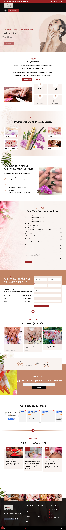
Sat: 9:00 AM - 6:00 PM (55, 514)
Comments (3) (17, 459)
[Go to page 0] (39, 422)
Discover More (8, 46)
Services (25, 5)
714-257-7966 (8, 1)
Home (18, 5)
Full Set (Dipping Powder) (50, 346)
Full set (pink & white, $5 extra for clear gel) (33, 241)
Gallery (34, 5)
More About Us (27, 79)
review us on (10, 418)
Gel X (26, 257)
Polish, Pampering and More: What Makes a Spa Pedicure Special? (12, 463)
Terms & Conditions (51, 528)
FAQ (46, 5)
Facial (49, 148)
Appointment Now (13, 10)
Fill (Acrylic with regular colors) (31, 227)
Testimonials (39, 5)
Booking (30, 5)
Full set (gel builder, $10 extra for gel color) (33, 250)
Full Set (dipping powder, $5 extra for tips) (33, 231)
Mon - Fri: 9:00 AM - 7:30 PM (56, 512)
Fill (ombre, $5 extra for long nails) (31, 238)
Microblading (40, 519)
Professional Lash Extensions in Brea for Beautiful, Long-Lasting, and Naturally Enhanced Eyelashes (51, 465)
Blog (44, 5)
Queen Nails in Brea (12, 412)
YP (59, 1)
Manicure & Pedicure (10, 148)
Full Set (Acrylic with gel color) (31, 219)
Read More (28, 261)
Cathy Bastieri (55, 411)
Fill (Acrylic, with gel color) (30, 223)
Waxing (50, 136)
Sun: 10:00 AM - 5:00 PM (55, 517)
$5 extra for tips (48, 347)
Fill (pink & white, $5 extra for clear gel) (32, 244)
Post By (9, 459)
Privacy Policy (59, 528)
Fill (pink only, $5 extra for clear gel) (32, 247)
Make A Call (38, 79)
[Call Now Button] (2, 527)
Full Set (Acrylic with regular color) (32, 215)
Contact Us (50, 5)
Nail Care (7, 136)
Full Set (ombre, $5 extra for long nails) (32, 235)
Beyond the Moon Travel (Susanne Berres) (42, 411)
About (28, 511)
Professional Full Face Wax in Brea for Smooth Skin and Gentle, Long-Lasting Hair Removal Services (32, 464)
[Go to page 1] (40, 422)
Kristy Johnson (26, 411)
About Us (21, 5)
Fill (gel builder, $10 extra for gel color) (32, 254)
